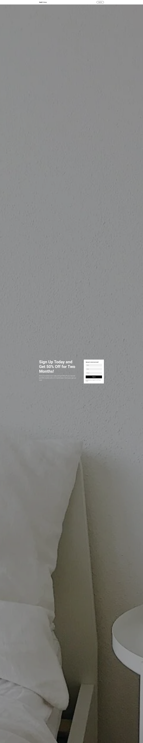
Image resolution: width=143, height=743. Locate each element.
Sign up (93, 376)
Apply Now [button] (100, 2)
